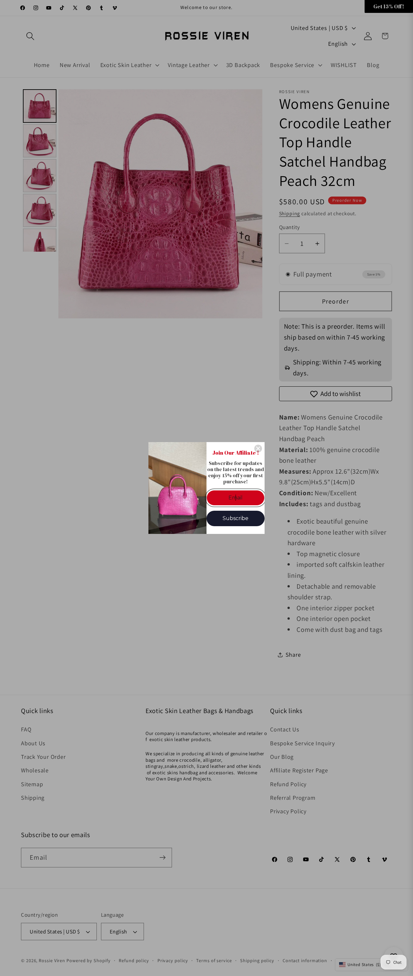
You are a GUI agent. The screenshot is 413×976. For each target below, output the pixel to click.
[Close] (258, 448)
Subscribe (235, 518)
